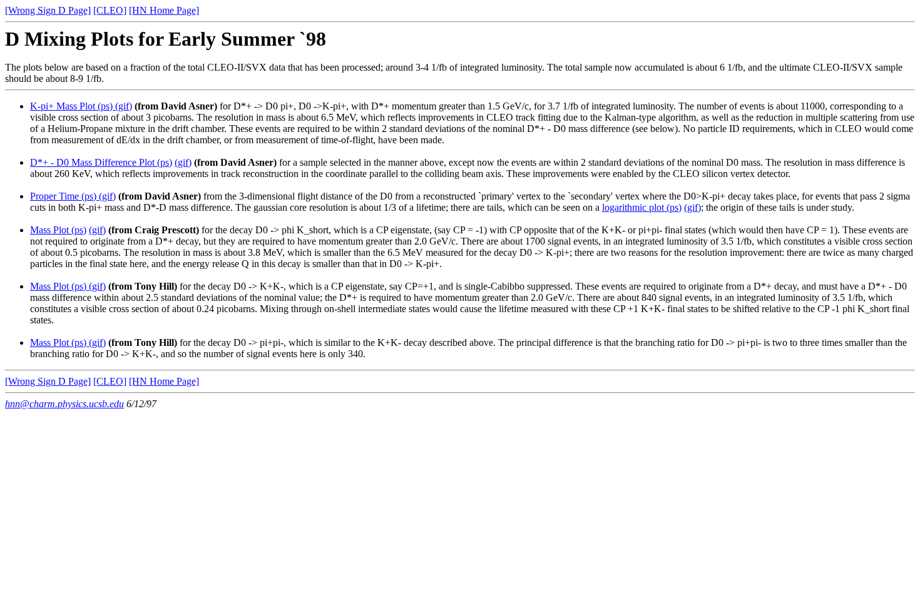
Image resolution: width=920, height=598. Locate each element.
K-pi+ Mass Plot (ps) (71, 106)
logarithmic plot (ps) (642, 207)
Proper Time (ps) (63, 196)
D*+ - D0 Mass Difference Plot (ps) (101, 162)
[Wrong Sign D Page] (48, 10)
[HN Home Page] (164, 10)
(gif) (122, 106)
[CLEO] (109, 10)
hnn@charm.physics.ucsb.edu (64, 403)
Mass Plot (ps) (58, 230)
